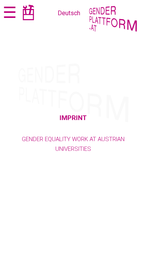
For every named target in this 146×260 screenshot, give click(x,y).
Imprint (73, 118)
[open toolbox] (28, 14)
